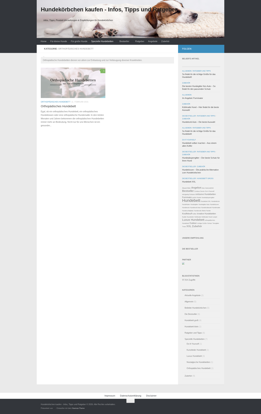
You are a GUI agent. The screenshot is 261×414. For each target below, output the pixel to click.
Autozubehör (209, 188)
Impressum (110, 396)
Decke (202, 191)
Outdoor (193, 223)
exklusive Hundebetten (205, 194)
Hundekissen (214, 204)
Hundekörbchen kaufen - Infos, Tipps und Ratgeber (109, 9)
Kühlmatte (198, 217)
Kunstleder (190, 217)
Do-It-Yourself (189, 140)
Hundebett (191, 200)
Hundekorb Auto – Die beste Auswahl (198, 122)
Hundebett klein (191, 326)
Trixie (184, 226)
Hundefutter (186, 204)
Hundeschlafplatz (188, 210)
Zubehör (165, 41)
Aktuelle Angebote (193, 295)
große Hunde (196, 197)
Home (43, 41)
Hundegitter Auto (204, 204)
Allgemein (187, 71)
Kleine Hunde (206, 210)
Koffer (194, 214)
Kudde (184, 217)
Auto (203, 188)
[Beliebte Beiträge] (188, 64)
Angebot (196, 187)
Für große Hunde (79, 41)
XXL (188, 226)
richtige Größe (202, 223)
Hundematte (216, 207)
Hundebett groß (205, 178)
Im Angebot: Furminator (192, 98)
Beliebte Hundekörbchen (195, 308)
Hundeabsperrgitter (208, 197)
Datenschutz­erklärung (130, 396)
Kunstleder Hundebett (196, 350)
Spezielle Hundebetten (102, 41)
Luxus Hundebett (193, 219)
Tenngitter (215, 223)
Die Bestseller (189, 116)
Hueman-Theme (78, 408)
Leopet (215, 217)
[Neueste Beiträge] (201, 64)
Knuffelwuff (187, 213)
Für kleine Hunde (58, 41)
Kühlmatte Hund (207, 217)
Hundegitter (194, 204)
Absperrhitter (186, 188)
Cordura (197, 191)
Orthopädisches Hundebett (56, 102)
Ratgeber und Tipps (202, 71)
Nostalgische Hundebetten (198, 362)
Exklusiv (192, 194)
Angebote (152, 41)
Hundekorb (185, 207)
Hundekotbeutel (206, 207)
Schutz (209, 223)
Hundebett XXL (189, 182)
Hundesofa (197, 210)
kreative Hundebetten (206, 213)
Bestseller (124, 41)
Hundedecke (215, 201)
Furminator (187, 197)
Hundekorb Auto (195, 207)
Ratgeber (139, 41)
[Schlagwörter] (214, 64)
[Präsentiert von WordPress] (54, 408)
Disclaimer (151, 396)
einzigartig (185, 194)
